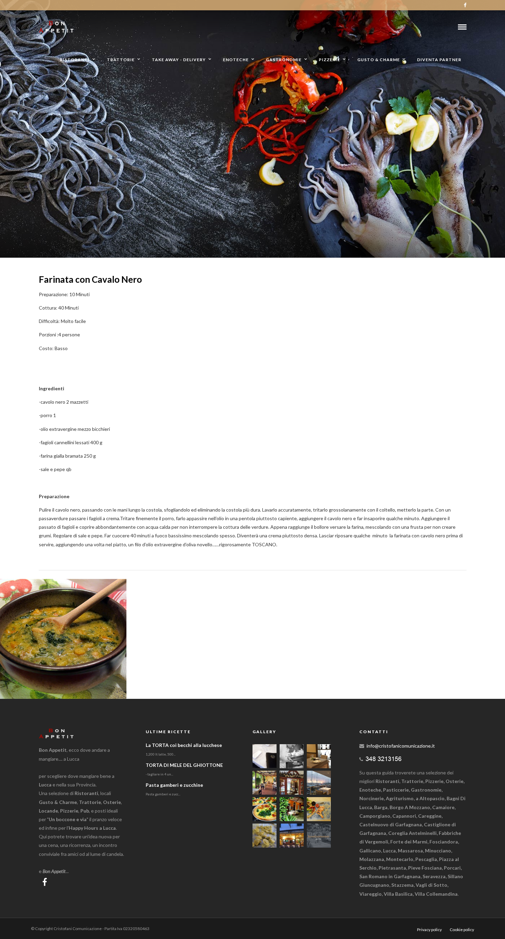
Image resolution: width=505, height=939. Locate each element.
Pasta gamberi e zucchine (174, 785)
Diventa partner (439, 59)
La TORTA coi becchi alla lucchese (184, 745)
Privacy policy (429, 929)
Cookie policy (462, 929)
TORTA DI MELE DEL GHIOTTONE (184, 765)
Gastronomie (284, 59)
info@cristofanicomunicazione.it (401, 746)
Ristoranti (75, 59)
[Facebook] (44, 882)
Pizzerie (329, 59)
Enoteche (236, 59)
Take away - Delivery (179, 59)
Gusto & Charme (378, 59)
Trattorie (121, 59)
